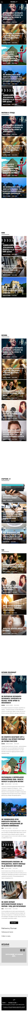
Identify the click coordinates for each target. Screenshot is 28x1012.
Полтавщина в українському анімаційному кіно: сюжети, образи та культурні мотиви (12, 779)
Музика (3, 705)
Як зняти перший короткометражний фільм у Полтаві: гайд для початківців (13, 904)
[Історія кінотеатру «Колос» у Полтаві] (14, 287)
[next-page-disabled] (24, 950)
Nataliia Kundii (9, 705)
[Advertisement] (14, 216)
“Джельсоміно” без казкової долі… (14, 955)
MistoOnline (21, 1004)
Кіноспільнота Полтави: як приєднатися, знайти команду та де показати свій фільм (13, 863)
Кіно (2, 828)
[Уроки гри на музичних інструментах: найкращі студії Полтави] (14, 604)
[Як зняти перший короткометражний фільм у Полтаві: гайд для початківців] (14, 267)
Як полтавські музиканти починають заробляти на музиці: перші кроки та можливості (11, 699)
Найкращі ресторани (7, 932)
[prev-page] (21, 950)
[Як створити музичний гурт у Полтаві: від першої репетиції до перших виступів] (14, 34)
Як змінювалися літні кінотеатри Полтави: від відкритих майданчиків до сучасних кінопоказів (12, 822)
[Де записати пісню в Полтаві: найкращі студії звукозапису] (14, 410)
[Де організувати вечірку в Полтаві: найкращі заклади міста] (14, 390)
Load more (13, 922)
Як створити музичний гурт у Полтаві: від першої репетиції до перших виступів (13, 739)
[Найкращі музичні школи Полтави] (14, 625)
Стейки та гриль (5, 936)
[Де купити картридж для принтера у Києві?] (14, 492)
